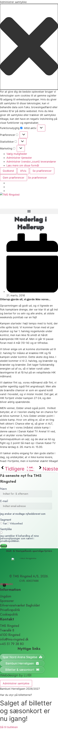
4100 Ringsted (10, 635)
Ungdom (5, 596)
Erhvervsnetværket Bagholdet (20, 605)
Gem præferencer (13, 177)
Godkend (8, 170)
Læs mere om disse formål (22, 165)
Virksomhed (16, 523)
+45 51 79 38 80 (12, 644)
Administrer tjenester (19, 157)
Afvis (23, 170)
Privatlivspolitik (10, 610)
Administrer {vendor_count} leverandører (31, 161)
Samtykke (6, 529)
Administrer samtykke (16, 683)
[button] (29, 47)
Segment (5, 519)
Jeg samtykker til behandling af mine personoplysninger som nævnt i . (19, 538)
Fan (5, 523)
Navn (3, 488)
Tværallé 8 (7, 630)
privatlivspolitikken (9, 541)
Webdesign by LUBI (15, 675)
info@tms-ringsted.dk (14, 639)
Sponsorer (7, 601)
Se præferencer (42, 170)
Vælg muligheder (16, 153)
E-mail (4, 501)
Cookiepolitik (9, 614)
